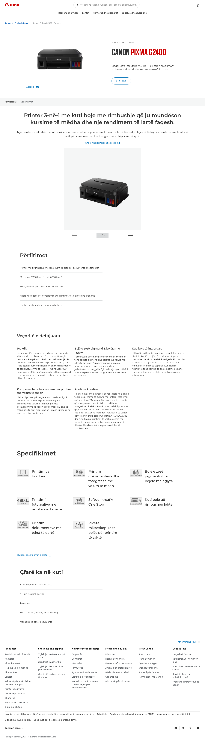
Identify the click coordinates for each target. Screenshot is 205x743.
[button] (74, 235)
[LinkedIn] (183, 728)
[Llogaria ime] (197, 5)
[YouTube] (198, 728)
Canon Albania (13, 728)
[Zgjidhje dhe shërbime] (148, 13)
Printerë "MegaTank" (123, 43)
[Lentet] (90, 13)
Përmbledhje (11, 102)
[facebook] (176, 728)
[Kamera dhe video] (79, 13)
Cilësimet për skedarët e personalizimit (55, 720)
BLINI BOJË (121, 81)
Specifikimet (27, 102)
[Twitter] (190, 728)
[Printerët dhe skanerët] (119, 13)
